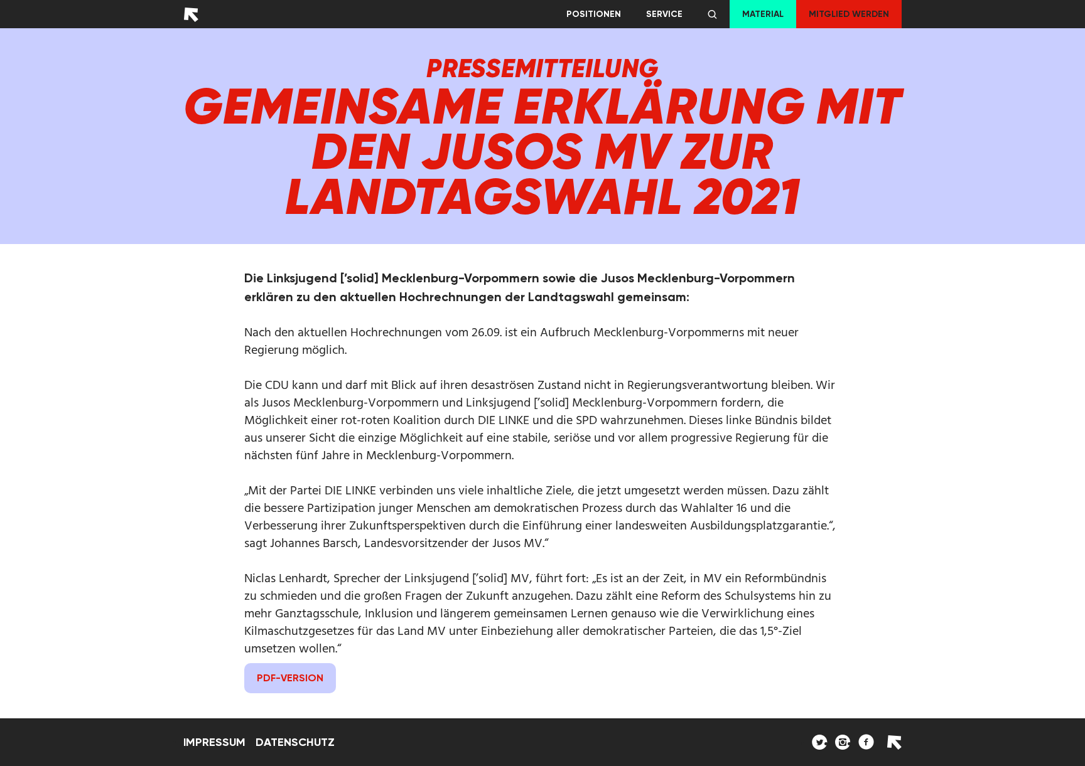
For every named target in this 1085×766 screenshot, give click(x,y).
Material (763, 14)
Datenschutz (295, 742)
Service (664, 14)
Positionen (593, 14)
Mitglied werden (849, 14)
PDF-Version (290, 678)
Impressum (214, 742)
